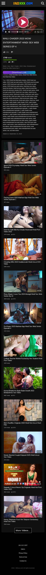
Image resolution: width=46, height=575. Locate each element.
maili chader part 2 (24, 104)
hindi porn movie (8, 94)
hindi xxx (32, 100)
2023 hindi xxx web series (15, 86)
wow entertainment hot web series (20, 126)
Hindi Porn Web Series (30, 75)
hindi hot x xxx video (22, 92)
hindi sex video (16, 96)
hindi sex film (7, 96)
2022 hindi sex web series (15, 82)
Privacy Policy (23, 553)
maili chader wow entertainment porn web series (17, 118)
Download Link (19, 72)
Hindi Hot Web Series (15, 75)
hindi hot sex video (19, 88)
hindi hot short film (31, 88)
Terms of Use (23, 557)
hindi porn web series (31, 94)
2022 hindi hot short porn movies (16, 80)
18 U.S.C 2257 (23, 545)
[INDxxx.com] (23, 3)
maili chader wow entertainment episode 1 (16, 108)
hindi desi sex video (30, 86)
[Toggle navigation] (3, 3)
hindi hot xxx (32, 92)
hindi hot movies (8, 88)
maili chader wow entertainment (28, 106)
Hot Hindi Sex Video (9, 77)
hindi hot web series (29, 90)
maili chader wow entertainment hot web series (21, 116)
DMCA (23, 549)
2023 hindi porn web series (15, 84)
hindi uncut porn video (26, 98)
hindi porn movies (19, 94)
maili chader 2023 (22, 102)
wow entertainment (20, 124)
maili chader (13, 102)
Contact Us (23, 561)
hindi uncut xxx (13, 100)
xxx (8, 130)
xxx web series (14, 130)
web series (10, 124)
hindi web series (24, 100)
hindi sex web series (27, 96)
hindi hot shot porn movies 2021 (12, 90)
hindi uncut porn (14, 98)
